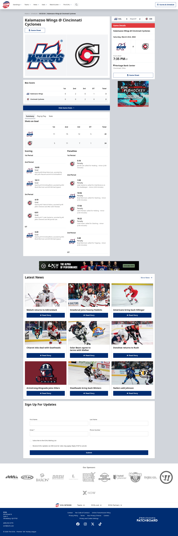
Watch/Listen (54, 5)
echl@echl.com (8, 526)
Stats (43, 5)
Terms (82, 515)
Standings (16, 5)
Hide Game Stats (65, 108)
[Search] (76, 4)
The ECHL (66, 5)
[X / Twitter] (93, 524)
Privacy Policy (73, 515)
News (35, 5)
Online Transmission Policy (101, 513)
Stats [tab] (51, 116)
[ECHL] (6, 5)
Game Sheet (36, 30)
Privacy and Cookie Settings (89, 518)
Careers (106, 515)
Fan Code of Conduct (82, 513)
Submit (89, 452)
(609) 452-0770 (8, 523)
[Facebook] (78, 524)
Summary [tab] (30, 116)
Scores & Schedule (166, 5)
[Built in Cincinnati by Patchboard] (147, 519)
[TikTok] (100, 524)
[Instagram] (85, 524)
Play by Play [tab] (41, 116)
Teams (27, 5)
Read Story (46, 315)
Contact (70, 513)
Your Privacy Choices (94, 515)
